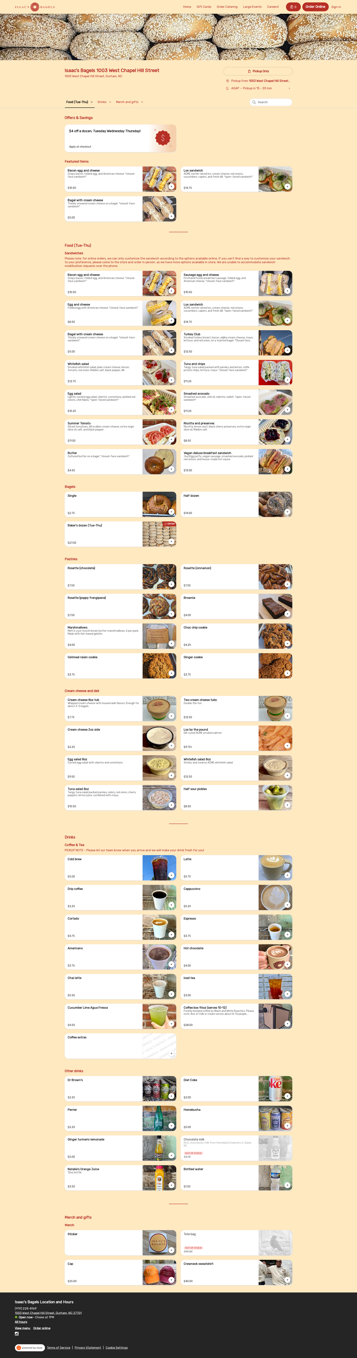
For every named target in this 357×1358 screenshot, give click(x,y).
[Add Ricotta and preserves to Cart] (287, 439)
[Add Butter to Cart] (171, 469)
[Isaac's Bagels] (35, 7)
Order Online (315, 7)
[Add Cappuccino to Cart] (287, 905)
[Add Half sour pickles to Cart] (287, 805)
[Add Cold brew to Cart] (171, 875)
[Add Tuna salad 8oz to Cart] (171, 805)
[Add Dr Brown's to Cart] (171, 1096)
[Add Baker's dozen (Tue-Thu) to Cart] (171, 541)
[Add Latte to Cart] (287, 875)
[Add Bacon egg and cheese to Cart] (171, 187)
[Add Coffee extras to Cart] (171, 1053)
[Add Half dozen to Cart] (287, 512)
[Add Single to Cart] (171, 512)
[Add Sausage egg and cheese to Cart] (287, 291)
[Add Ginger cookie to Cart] (287, 673)
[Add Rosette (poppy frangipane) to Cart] (171, 614)
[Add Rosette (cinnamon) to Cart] (287, 584)
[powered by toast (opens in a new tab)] (30, 1348)
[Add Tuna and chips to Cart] (287, 380)
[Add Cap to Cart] (171, 1280)
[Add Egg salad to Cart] (171, 410)
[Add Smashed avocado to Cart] (287, 410)
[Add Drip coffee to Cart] (171, 905)
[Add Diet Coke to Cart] (287, 1096)
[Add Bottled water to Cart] (287, 1185)
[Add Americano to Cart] (171, 964)
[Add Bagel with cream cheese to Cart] (171, 216)
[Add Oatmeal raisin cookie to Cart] (171, 673)
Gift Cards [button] (204, 7)
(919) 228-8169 (26, 1308)
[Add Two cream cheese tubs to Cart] (287, 716)
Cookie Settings (117, 1347)
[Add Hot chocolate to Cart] (287, 964)
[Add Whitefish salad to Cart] (171, 380)
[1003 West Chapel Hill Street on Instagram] (17, 1334)
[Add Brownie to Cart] (287, 614)
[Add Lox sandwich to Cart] (287, 187)
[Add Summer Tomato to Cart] (171, 439)
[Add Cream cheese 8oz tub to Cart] (171, 716)
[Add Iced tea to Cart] (287, 994)
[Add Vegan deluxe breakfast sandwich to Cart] (287, 469)
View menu (22, 1328)
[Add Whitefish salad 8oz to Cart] (287, 775)
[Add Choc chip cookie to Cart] (287, 644)
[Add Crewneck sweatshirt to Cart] (287, 1280)
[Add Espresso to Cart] (287, 935)
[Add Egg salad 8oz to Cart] (171, 775)
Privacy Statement (88, 1347)
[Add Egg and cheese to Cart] (171, 321)
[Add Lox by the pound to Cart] (287, 746)
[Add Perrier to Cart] (171, 1126)
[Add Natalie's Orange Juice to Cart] (171, 1185)
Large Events (252, 7)
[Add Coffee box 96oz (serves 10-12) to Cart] (287, 1024)
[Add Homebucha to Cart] (287, 1126)
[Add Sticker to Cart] (171, 1250)
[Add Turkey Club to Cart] (287, 350)
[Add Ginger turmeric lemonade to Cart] (171, 1155)
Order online (41, 1328)
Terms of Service (58, 1347)
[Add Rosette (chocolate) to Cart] (171, 584)
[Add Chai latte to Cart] (171, 994)
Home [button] (187, 7)
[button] (80, 102)
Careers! (273, 7)
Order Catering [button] (227, 7)
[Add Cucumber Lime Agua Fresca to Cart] (171, 1024)
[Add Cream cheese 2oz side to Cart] (171, 746)
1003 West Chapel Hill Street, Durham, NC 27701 (48, 1313)
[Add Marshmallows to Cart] (171, 644)
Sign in (336, 7)
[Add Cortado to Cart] (171, 935)
